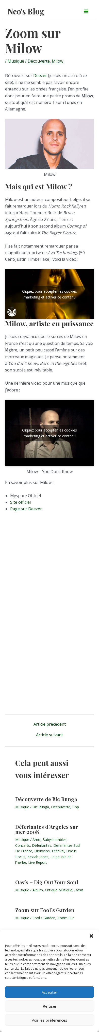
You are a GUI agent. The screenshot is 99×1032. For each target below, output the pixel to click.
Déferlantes (41, 845)
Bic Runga (40, 806)
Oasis (79, 890)
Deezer (40, 75)
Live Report (37, 862)
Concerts (22, 845)
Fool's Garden (43, 917)
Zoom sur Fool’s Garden (44, 910)
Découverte (39, 61)
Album (37, 890)
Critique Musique (58, 890)
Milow (57, 61)
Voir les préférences (49, 1020)
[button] (91, 936)
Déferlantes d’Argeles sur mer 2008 (46, 829)
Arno (36, 839)
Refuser (50, 1006)
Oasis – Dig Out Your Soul (46, 882)
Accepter (49, 992)
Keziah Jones (37, 856)
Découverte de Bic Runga (46, 799)
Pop (75, 806)
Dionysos (42, 851)
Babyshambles (54, 839)
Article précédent (50, 724)
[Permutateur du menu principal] (86, 11)
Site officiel (20, 502)
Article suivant (49, 735)
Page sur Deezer (26, 509)
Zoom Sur (65, 917)
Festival (58, 851)
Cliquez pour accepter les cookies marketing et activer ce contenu (49, 294)
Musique (16, 61)
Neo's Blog (26, 11)
